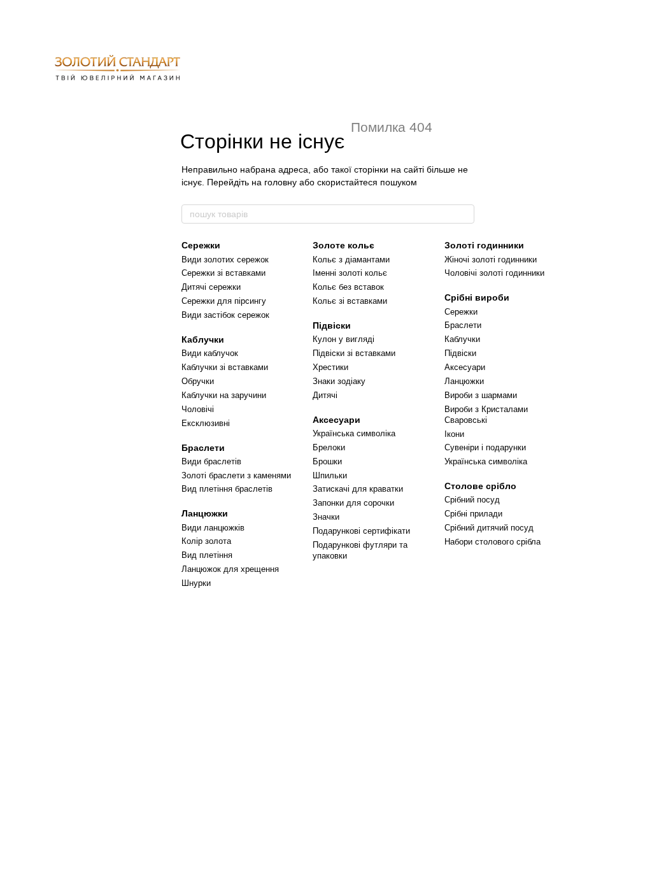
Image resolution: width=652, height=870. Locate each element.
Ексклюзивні (205, 423)
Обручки (197, 381)
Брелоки (329, 447)
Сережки (200, 245)
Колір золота (206, 541)
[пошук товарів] (464, 214)
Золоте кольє (343, 245)
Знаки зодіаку (339, 381)
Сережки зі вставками (223, 273)
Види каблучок (209, 353)
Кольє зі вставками (350, 301)
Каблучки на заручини (223, 395)
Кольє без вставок (348, 287)
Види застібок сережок (225, 315)
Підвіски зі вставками (354, 353)
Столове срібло (480, 486)
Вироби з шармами (480, 395)
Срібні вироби (476, 297)
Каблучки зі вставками (224, 367)
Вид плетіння (206, 555)
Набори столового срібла (492, 541)
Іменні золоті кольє (350, 273)
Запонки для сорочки (353, 503)
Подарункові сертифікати (361, 531)
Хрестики (330, 367)
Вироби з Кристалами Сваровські (486, 414)
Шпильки (330, 475)
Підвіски (332, 325)
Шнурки (196, 583)
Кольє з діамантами (351, 259)
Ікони (454, 434)
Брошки (327, 461)
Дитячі (325, 395)
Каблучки (202, 339)
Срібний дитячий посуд (489, 527)
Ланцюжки (204, 513)
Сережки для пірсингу (223, 301)
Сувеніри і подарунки (485, 447)
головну (280, 182)
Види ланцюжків (212, 527)
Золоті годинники (484, 245)
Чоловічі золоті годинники (494, 273)
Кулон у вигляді (343, 339)
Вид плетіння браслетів (227, 489)
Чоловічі (197, 409)
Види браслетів (211, 461)
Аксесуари (336, 420)
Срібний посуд (472, 499)
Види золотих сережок (225, 259)
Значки (326, 517)
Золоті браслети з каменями (236, 475)
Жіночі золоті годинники (490, 259)
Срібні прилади (473, 513)
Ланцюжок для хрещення (230, 569)
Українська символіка (354, 433)
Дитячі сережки (211, 287)
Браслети (203, 448)
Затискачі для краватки (358, 489)
